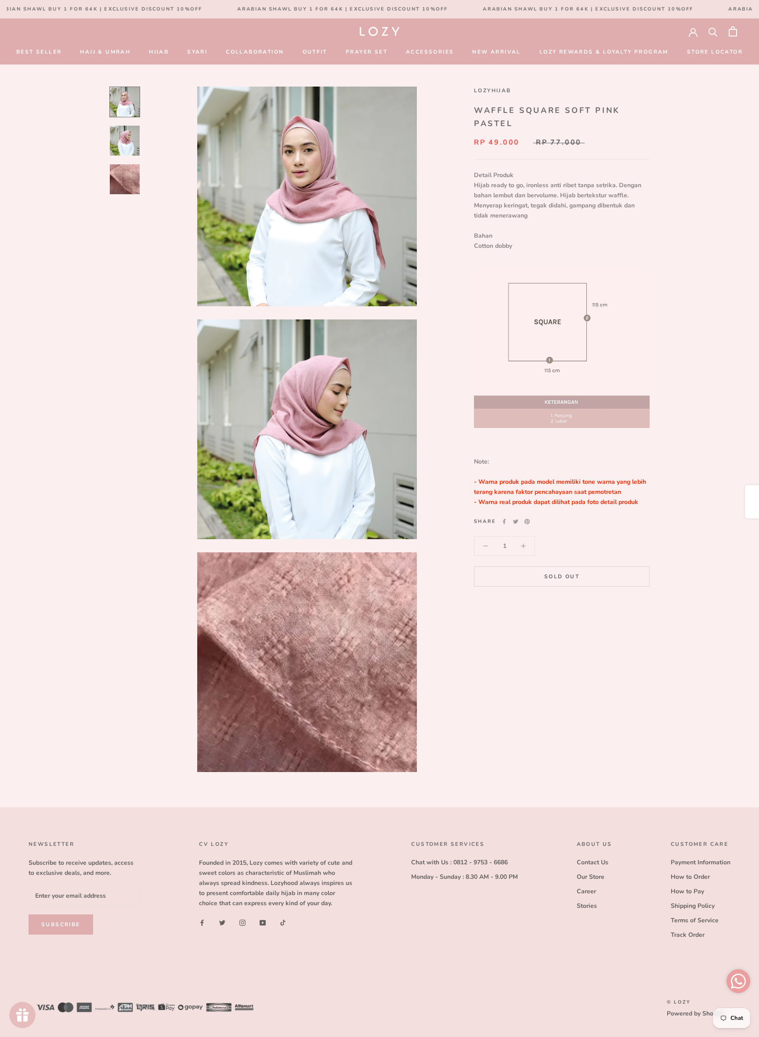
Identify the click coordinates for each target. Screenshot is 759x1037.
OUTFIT (315, 51)
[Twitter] (515, 521)
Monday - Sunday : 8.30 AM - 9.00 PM (464, 877)
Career (586, 891)
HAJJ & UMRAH (105, 51)
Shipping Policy (693, 906)
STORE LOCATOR (715, 51)
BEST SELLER (38, 51)
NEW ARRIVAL (496, 51)
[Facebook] (504, 521)
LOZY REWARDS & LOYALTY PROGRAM (604, 51)
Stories (587, 906)
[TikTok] (283, 922)
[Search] (713, 31)
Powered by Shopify (695, 1013)
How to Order (690, 877)
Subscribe (60, 924)
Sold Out (561, 576)
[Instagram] (242, 922)
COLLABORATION (255, 51)
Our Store (590, 877)
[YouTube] (263, 922)
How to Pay (687, 891)
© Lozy (678, 1002)
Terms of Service (695, 920)
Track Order (688, 935)
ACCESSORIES (430, 51)
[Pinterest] (527, 521)
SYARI (197, 51)
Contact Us (592, 862)
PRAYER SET (366, 51)
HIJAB (159, 51)
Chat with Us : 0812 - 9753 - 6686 (459, 862)
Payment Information (700, 862)
